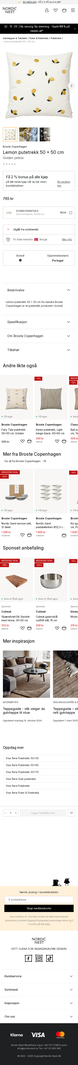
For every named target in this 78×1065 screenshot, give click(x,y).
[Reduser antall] (5, 813)
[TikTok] (49, 958)
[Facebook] (28, 958)
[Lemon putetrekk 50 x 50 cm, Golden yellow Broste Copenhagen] (39, 85)
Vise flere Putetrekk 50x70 (22, 772)
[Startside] (10, 10)
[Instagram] (39, 958)
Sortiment (11, 989)
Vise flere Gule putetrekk (21, 778)
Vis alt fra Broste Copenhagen (22, 461)
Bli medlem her (63, 183)
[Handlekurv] (64, 10)
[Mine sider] (46, 10)
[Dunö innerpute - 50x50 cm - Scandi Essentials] (9, 212)
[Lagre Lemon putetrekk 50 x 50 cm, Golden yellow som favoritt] (71, 813)
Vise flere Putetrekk (18, 785)
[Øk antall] (15, 813)
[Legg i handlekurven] (29, 441)
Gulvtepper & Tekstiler (15, 38)
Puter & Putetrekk (39, 38)
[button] (9, 164)
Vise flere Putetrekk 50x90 (22, 765)
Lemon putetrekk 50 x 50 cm (19, 41)
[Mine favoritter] (55, 10)
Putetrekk (56, 38)
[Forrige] (6, 85)
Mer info (67, 239)
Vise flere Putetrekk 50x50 (22, 758)
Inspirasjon (12, 1003)
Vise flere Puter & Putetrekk (22, 792)
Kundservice (13, 976)
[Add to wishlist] (22, 441)
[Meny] (73, 10)
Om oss (10, 1016)
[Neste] (71, 85)
